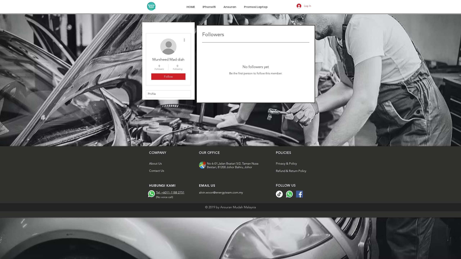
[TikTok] (279, 194)
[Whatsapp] (151, 193)
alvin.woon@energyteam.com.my (221, 192)
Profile (152, 94)
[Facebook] (299, 194)
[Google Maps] (202, 165)
